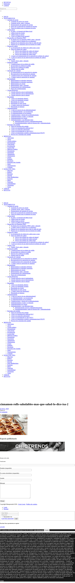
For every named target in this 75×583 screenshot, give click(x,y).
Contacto (6, 5)
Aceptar (47, 530)
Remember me (8, 517)
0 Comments (3, 412)
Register (6, 509)
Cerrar (2, 580)
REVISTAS (7, 2)
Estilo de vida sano (4, 382)
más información (39, 530)
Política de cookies (31, 504)
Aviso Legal (22, 504)
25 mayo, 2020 (4, 408)
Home (2, 381)
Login (5, 507)
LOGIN (2, 527)
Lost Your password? (7, 518)
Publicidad (7, 4)
